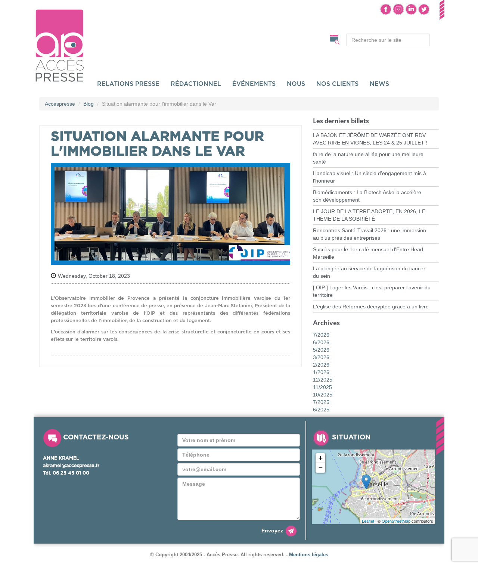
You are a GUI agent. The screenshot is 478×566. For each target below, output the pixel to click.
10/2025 (322, 395)
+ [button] (321, 458)
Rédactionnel (196, 84)
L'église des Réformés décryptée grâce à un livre (371, 307)
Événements (254, 84)
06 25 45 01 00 (71, 473)
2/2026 (321, 365)
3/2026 (321, 357)
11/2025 (322, 387)
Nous (296, 84)
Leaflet (368, 521)
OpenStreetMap (396, 521)
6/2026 (321, 342)
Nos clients (337, 84)
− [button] (321, 468)
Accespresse (60, 104)
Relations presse (128, 84)
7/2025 (321, 402)
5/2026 (321, 350)
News (379, 84)
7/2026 (321, 335)
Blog (88, 104)
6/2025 (321, 410)
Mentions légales (308, 554)
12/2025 (322, 380)
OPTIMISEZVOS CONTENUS (124, 38)
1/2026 (321, 372)
